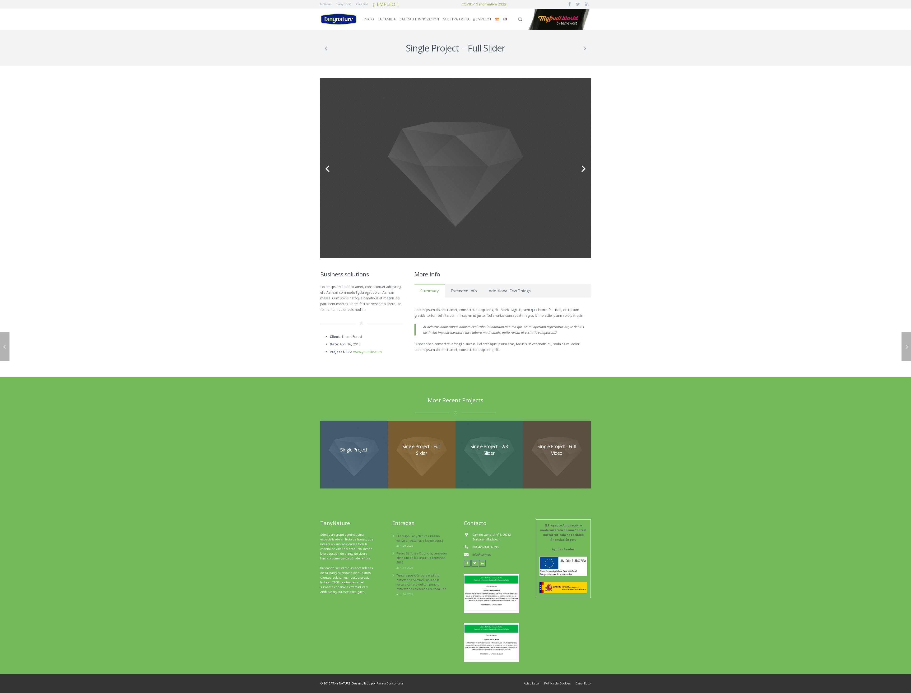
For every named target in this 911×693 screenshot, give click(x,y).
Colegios (362, 4)
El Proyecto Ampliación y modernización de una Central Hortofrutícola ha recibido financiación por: (563, 537)
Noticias (326, 4)
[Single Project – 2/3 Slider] (585, 48)
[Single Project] (326, 48)
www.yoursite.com (367, 351)
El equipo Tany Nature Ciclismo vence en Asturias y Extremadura (419, 538)
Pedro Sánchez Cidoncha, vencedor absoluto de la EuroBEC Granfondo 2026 (421, 557)
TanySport (343, 4)
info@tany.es (481, 555)
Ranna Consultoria (390, 683)
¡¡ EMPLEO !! (386, 4)
